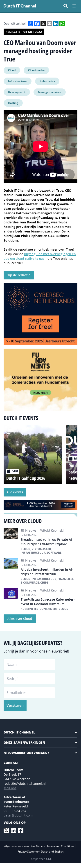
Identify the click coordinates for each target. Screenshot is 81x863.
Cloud (12, 70)
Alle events (15, 492)
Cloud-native (36, 70)
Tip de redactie (18, 275)
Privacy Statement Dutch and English (40, 851)
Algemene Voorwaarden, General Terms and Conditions (39, 846)
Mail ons (10, 788)
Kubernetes (47, 81)
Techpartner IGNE (40, 859)
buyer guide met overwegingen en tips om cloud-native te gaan (40, 256)
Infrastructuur (17, 81)
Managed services (49, 92)
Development (16, 92)
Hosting (13, 103)
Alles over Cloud (19, 618)
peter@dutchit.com (18, 815)
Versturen (15, 705)
